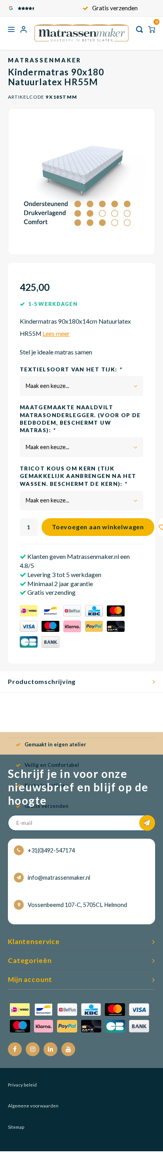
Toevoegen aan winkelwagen (98, 526)
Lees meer (56, 333)
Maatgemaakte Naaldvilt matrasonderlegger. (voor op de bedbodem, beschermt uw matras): (80, 418)
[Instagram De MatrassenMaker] (33, 1049)
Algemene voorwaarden (33, 1105)
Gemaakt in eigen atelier (55, 744)
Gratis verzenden (115, 7)
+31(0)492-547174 (51, 850)
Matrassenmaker (44, 60)
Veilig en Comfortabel (52, 765)
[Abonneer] (147, 823)
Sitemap (16, 1127)
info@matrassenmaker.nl (59, 877)
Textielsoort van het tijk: (70, 369)
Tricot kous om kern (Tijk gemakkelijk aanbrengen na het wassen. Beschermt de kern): (78, 476)
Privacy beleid (22, 1084)
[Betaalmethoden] (74, 627)
